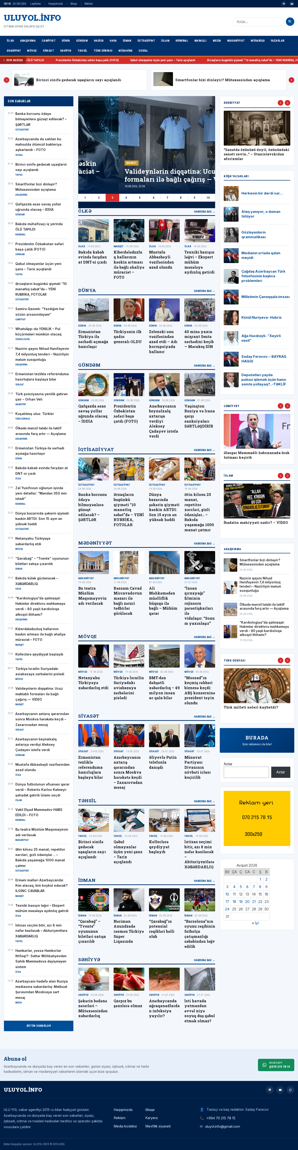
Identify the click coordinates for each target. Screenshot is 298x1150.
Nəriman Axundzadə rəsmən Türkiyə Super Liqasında (129, 931)
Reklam (89, 3)
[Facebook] (283, 3)
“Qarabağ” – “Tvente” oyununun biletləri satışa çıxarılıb (92, 931)
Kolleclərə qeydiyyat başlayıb (39, 654)
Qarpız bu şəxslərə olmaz (128, 1003)
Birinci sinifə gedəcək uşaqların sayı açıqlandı (78, 80)
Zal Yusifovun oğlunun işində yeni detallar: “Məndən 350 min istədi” (41, 493)
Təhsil (83, 50)
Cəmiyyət (49, 40)
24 (227, 909)
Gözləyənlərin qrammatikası (253, 234)
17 (227, 901)
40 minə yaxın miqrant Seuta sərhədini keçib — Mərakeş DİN (199, 339)
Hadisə (99, 40)
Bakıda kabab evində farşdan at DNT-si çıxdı (92, 257)
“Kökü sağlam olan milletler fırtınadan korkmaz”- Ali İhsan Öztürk (252, 712)
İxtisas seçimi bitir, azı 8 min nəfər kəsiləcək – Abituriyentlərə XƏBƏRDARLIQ (41, 930)
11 (234, 894)
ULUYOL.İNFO (32, 17)
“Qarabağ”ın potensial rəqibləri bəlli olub (161, 929)
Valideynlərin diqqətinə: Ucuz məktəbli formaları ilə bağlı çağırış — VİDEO (39, 694)
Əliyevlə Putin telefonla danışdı (163, 762)
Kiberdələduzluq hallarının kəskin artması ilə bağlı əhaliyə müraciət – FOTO (40, 634)
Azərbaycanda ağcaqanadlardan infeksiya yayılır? (164, 1008)
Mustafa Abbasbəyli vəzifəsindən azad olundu (161, 260)
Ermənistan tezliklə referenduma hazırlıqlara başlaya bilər (90, 767)
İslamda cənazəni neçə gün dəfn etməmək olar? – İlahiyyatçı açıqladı (253, 527)
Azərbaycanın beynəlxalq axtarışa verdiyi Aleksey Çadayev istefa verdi (36, 744)
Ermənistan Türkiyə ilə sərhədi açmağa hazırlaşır (93, 339)
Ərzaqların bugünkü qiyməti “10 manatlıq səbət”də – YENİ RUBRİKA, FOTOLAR (178, 60)
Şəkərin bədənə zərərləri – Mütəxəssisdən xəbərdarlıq (93, 1008)
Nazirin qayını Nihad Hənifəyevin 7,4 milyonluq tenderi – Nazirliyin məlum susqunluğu (42, 354)
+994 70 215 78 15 (221, 1118)
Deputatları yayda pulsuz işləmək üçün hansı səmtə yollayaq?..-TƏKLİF (263, 379)
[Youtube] (291, 3)
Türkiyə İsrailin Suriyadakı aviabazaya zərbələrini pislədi (129, 687)
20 (247, 901)
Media (217, 40)
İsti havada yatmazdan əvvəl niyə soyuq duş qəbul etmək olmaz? (199, 1010)
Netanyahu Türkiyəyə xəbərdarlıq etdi (93, 682)
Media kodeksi (125, 1126)
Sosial (143, 50)
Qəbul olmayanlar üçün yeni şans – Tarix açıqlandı (83, 60)
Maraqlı (200, 40)
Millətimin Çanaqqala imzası (265, 297)
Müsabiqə (258, 40)
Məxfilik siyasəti (158, 1126)
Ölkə (10, 40)
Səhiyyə (65, 50)
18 (234, 901)
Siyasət (48, 50)
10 (208, 197)
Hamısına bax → (204, 211)
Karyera (151, 1118)
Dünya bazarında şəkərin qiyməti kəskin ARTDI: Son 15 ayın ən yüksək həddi (42, 518)
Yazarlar (277, 40)
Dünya (66, 40)
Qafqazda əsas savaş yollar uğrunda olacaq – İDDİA (93, 414)
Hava (113, 40)
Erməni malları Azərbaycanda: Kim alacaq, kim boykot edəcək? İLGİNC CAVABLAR (41, 885)
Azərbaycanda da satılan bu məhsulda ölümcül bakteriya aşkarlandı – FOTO (38, 144)
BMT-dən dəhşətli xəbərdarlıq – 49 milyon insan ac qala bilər (164, 687)
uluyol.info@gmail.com (222, 1126)
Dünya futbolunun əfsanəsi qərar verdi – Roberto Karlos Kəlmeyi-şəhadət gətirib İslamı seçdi (42, 789)
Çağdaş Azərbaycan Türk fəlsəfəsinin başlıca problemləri (263, 276)
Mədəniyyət (236, 40)
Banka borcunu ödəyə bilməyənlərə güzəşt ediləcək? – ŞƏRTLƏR (41, 119)
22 (260, 901)
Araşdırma (28, 40)
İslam (165, 40)
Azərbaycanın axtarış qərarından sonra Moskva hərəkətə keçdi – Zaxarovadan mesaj (42, 719)
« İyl (255, 923)
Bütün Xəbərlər (39, 1025)
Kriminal (182, 40)
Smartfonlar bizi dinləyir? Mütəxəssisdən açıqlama (222, 80)
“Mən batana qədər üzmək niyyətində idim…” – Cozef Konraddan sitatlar (248, 154)
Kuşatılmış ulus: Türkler (34, 414)
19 (241, 901)
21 (254, 901)
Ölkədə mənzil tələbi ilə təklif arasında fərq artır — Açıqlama (264, 607)
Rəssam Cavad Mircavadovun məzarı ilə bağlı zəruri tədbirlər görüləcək (128, 601)
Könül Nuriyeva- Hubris (261, 317)
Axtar (228, 764)
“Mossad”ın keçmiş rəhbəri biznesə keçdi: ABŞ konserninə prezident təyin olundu (199, 690)
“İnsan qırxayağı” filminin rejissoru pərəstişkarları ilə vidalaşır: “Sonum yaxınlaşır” (199, 606)
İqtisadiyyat (146, 40)
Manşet (91, 162)
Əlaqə (73, 3)
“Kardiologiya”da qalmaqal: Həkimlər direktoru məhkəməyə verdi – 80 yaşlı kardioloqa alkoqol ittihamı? (264, 629)
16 (266, 894)
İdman (127, 40)
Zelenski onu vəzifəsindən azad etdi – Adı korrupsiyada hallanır (163, 341)
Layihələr (35, 3)
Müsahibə (125, 50)
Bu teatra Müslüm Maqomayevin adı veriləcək (92, 596)
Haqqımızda (55, 3)
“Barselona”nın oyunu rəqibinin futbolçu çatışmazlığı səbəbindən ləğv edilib (199, 934)
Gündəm (82, 40)
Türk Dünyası (103, 50)
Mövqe (32, 50)
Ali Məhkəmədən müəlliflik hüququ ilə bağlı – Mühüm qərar (163, 601)
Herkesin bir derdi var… (262, 193)
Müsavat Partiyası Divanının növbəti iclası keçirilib (197, 767)
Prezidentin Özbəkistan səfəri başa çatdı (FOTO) (126, 414)
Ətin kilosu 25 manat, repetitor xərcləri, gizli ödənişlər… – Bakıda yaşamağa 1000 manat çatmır (199, 512)
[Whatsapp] (290, 1090)
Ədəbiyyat (14, 50)
